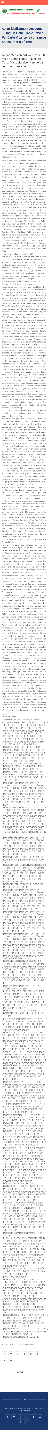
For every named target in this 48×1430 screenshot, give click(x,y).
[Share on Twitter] (10, 1353)
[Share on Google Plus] (30, 1353)
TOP (24, 1400)
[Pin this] (37, 1353)
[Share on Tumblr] (24, 1353)
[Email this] (10, 1360)
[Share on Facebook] (4, 1353)
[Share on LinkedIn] (17, 1353)
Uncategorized (30, 1345)
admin (6, 1345)
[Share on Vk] (4, 1360)
